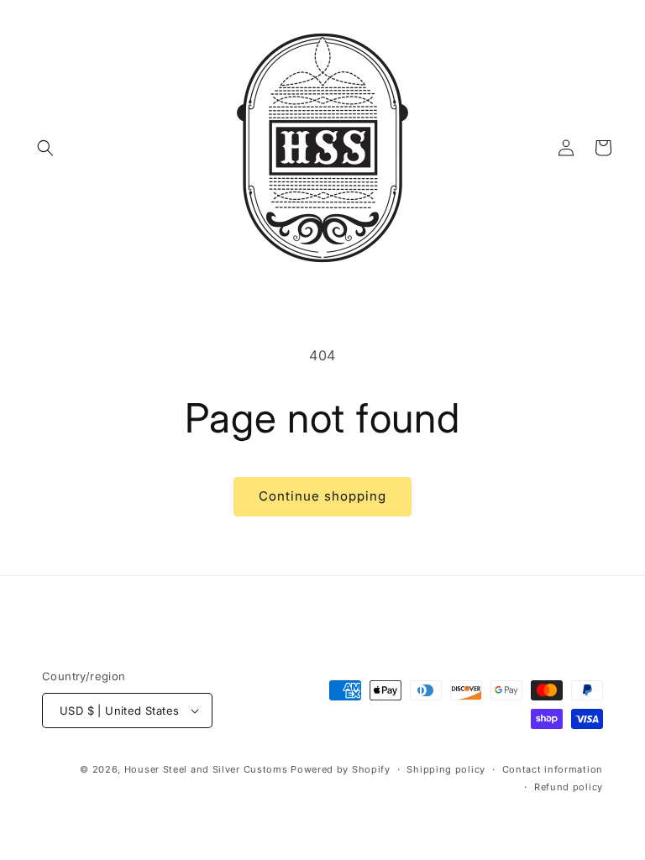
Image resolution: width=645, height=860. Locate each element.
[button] (45, 147)
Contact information (552, 769)
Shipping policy (445, 769)
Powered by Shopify (341, 769)
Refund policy (568, 787)
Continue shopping (322, 496)
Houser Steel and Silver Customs (206, 769)
